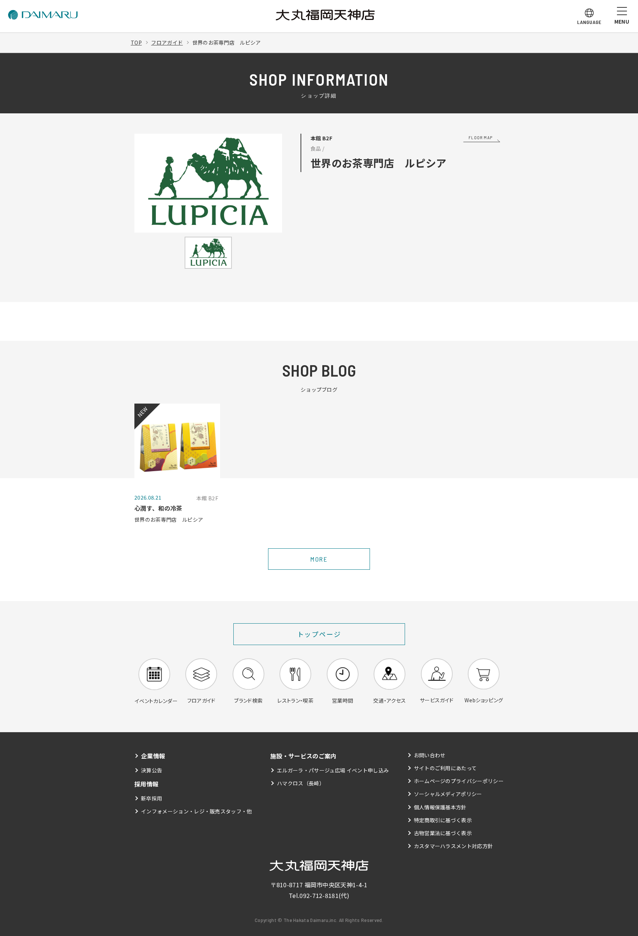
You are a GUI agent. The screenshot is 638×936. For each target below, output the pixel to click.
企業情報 (153, 755)
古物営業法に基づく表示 (443, 833)
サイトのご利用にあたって (445, 768)
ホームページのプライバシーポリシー (459, 781)
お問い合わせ (430, 755)
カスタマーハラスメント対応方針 (453, 846)
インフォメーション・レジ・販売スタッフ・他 (196, 811)
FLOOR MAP (481, 137)
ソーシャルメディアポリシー (448, 794)
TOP (136, 42)
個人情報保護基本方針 (440, 807)
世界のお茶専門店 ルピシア (226, 42)
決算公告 (151, 770)
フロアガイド (167, 42)
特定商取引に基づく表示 (443, 820)
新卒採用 (151, 798)
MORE (319, 559)
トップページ (319, 634)
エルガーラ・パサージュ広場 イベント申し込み (333, 770)
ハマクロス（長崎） (301, 783)
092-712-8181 (319, 895)
